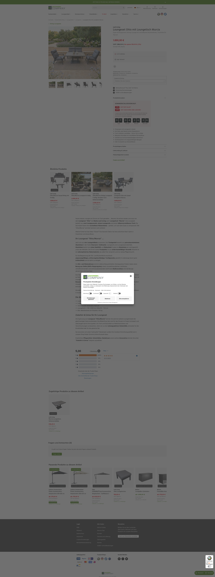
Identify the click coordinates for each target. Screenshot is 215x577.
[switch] (209, 566)
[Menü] (212, 556)
